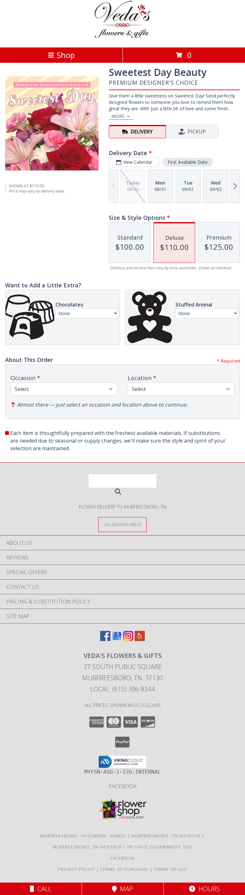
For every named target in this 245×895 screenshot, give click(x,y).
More (117, 116)
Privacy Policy (76, 869)
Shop (66, 55)
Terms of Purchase (124, 869)
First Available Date (188, 162)
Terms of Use (170, 869)
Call (42, 888)
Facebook (123, 786)
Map (125, 888)
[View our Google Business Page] (117, 639)
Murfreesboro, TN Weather (87, 847)
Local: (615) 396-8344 (122, 689)
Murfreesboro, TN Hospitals (168, 836)
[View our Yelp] (140, 639)
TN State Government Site (159, 847)
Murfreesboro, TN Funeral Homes (83, 836)
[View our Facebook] (105, 639)
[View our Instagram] (128, 639)
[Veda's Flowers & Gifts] (123, 38)
